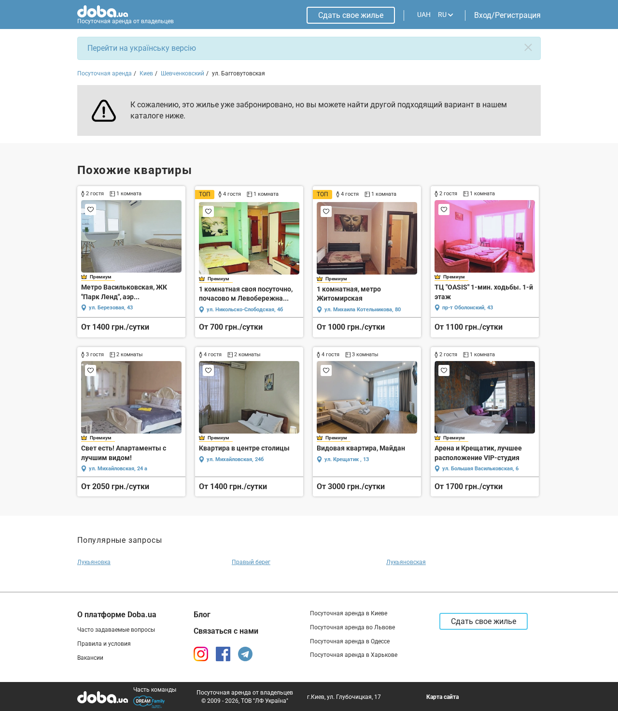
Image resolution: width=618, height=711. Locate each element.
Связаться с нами (226, 631)
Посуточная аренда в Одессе (350, 641)
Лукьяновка (94, 562)
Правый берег (251, 562)
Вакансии (90, 657)
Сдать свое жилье (350, 15)
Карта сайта (442, 697)
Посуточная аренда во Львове (352, 627)
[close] (528, 47)
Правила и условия (104, 643)
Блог (202, 614)
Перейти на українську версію (141, 48)
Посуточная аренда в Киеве (348, 613)
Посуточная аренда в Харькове (353, 655)
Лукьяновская (406, 562)
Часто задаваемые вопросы (116, 629)
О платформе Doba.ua (116, 614)
